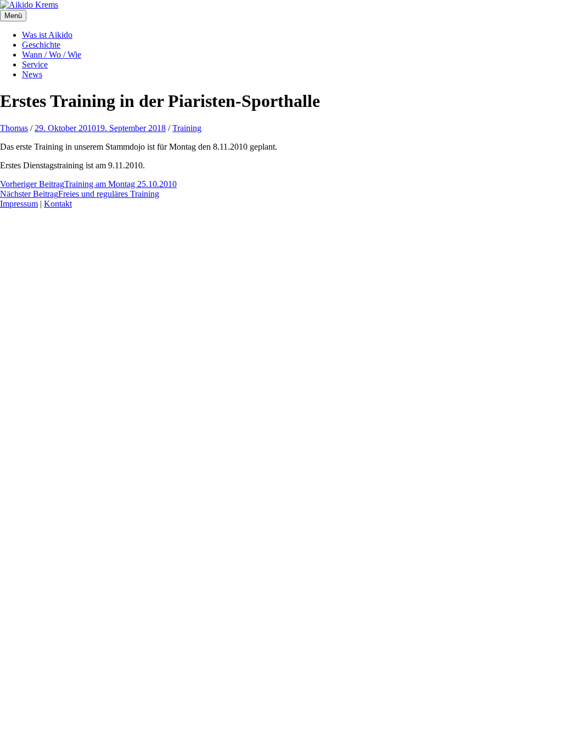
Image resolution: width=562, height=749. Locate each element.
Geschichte (41, 44)
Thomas (14, 128)
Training (186, 128)
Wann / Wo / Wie (51, 54)
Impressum (19, 203)
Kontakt (58, 203)
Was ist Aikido (47, 34)
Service (35, 64)
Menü (13, 16)
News (32, 74)
